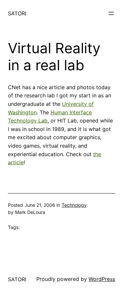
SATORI (17, 13)
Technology (74, 205)
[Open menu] (111, 13)
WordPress (102, 279)
